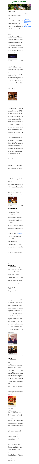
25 (26, 14)
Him (13, 266)
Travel (15, 263)
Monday (25, 23)
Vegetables (28, 27)
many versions (13, 230)
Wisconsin (17, 263)
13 (28, 13)
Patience (11, 356)
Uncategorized (10, 60)
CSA (28, 21)
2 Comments (22, 355)
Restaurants (13, 263)
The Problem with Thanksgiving (12, 12)
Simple (12, 408)
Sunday (13, 356)
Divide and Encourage (11, 265)
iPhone (13, 160)
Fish (9, 408)
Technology (16, 160)
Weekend (14, 460)
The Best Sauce (10, 358)
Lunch (30, 23)
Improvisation (25, 23)
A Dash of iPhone (10, 105)
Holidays (27, 22)
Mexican (14, 160)
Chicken (25, 20)
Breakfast (25, 19)
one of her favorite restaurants (19, 233)
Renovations (28, 24)
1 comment (15, 266)
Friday (11, 263)
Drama (11, 160)
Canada (9, 263)
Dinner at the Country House (19, 1)
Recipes (25, 24)
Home (28, 22)
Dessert (30, 21)
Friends (12, 460)
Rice (11, 408)
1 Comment (22, 60)
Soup (30, 25)
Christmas (26, 20)
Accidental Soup (10, 162)
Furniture (10, 356)
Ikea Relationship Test (16, 79)
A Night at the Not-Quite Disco (12, 208)
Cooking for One (27, 21)
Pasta (26, 23)
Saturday (25, 25)
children (11, 460)
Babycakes (9, 410)
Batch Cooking (27, 19)
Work (29, 27)
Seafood (26, 25)
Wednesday (19, 160)
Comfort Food (29, 20)
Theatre (14, 263)
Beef (28, 19)
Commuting (10, 160)
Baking (9, 460)
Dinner (25, 21)
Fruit (26, 22)
